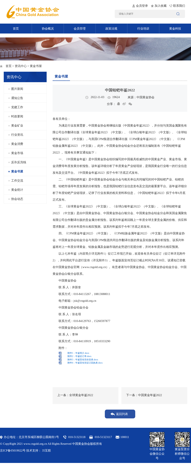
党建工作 (17, 107)
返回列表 (122, 414)
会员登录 (142, 5)
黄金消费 (17, 143)
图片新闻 (17, 88)
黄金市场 (17, 153)
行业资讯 (17, 134)
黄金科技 (175, 28)
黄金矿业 (17, 125)
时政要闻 (17, 116)
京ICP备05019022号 (13, 450)
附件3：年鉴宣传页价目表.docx (83, 359)
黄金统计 (17, 189)
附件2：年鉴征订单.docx (79, 356)
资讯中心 (21, 66)
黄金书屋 (17, 171)
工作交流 (17, 180)
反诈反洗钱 (18, 162)
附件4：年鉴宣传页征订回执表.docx (85, 362)
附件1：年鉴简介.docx (78, 353)
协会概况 (48, 28)
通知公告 (17, 98)
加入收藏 (161, 5)
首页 (16, 28)
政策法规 (111, 28)
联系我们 (179, 5)
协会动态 (17, 198)
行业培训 (143, 28)
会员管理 (80, 28)
